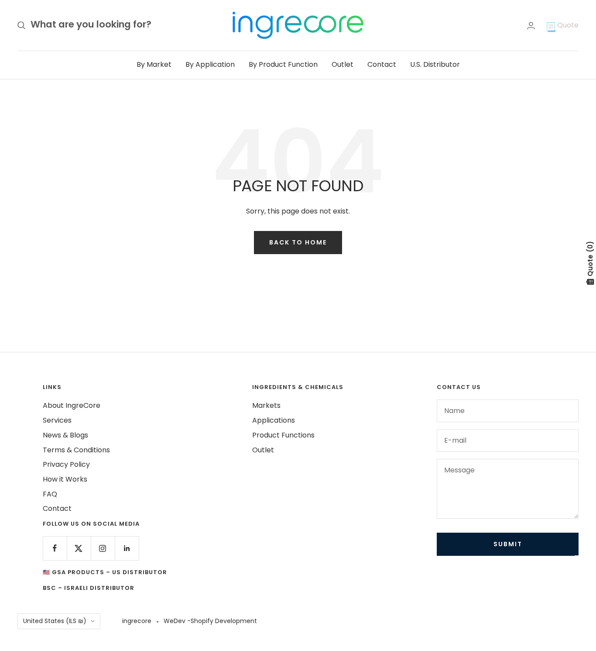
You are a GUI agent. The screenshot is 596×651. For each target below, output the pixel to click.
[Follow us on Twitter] (79, 548)
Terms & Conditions (76, 450)
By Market (154, 64)
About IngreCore (71, 405)
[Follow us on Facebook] (55, 548)
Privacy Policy (66, 464)
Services (57, 420)
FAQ (50, 494)
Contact (381, 64)
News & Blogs (65, 435)
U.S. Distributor (435, 64)
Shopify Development (224, 621)
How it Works (65, 479)
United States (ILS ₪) (54, 621)
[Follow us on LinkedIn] (127, 548)
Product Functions (283, 435)
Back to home (298, 242)
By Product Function (283, 64)
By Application (210, 64)
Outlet (342, 64)
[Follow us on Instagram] (103, 548)
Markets (266, 405)
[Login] (531, 25)
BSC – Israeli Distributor (88, 588)
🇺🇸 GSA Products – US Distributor (105, 572)
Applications (273, 420)
